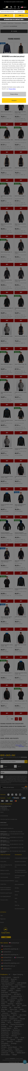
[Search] (26, 11)
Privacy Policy (12, 89)
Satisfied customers (20, 1)
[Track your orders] (11, 7)
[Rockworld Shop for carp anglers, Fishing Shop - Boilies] (7, 7)
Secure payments (12, 1)
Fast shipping (6, 1)
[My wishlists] (15, 7)
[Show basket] (19, 7)
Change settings (14, 94)
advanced (20, 11)
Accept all (14, 100)
